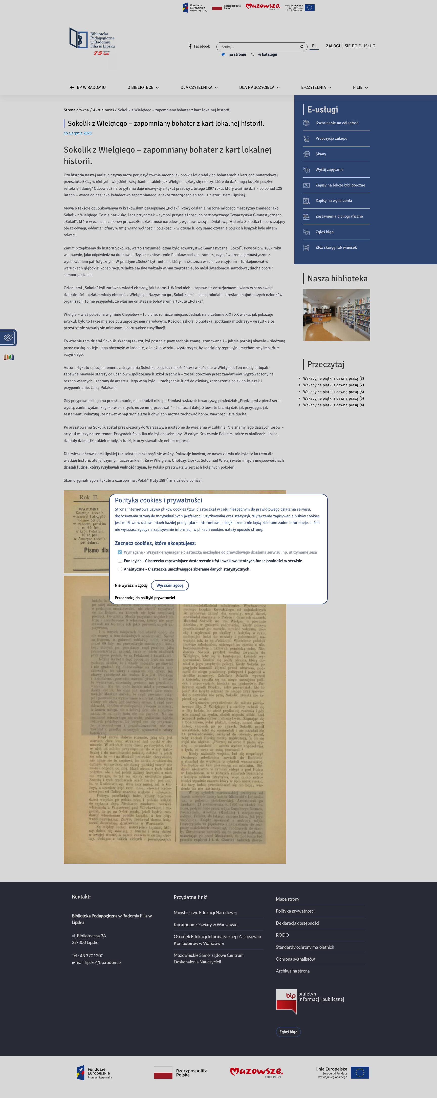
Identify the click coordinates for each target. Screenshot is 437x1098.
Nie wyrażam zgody (131, 585)
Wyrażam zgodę (170, 585)
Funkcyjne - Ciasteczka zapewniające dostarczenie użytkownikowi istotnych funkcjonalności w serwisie (213, 560)
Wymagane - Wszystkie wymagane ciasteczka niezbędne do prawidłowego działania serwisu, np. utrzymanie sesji (220, 552)
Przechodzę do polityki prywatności (145, 597)
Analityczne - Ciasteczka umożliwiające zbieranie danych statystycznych (186, 569)
